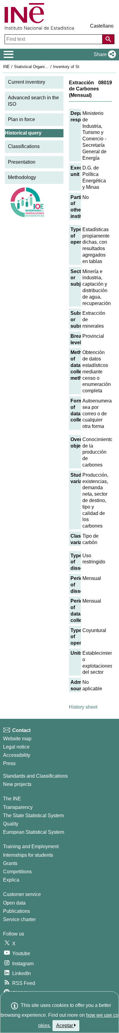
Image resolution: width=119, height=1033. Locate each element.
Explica (11, 879)
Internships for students (28, 855)
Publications (16, 911)
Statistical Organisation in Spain (42, 66)
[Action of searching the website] (108, 39)
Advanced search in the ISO (33, 101)
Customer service (22, 894)
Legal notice (16, 746)
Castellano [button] (102, 26)
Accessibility (16, 755)
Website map (17, 738)
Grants (10, 863)
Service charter (19, 919)
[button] (103, 54)
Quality (10, 823)
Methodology (22, 177)
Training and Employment (31, 846)
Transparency (18, 807)
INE (6, 66)
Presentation (21, 162)
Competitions (17, 871)
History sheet (83, 707)
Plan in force (21, 119)
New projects (17, 784)
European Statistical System (33, 832)
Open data (14, 902)
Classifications (24, 146)
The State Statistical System (33, 815)
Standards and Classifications (35, 776)
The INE (12, 798)
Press (9, 763)
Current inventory (26, 82)
